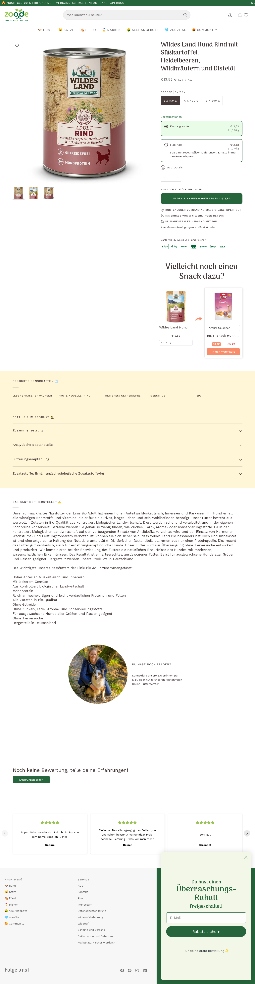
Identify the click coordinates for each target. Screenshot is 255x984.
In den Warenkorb (223, 351)
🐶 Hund (10, 885)
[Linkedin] (145, 970)
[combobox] (126, 15)
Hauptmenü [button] (13, 879)
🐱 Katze (10, 891)
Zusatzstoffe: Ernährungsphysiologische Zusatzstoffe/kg (58, 473)
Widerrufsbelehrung (90, 917)
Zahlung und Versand (91, 929)
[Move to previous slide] (6, 833)
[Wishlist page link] (246, 15)
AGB (80, 885)
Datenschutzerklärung (92, 910)
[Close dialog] (245, 857)
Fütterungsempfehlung (31, 459)
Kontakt (83, 891)
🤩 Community (14, 923)
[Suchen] (185, 15)
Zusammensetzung (28, 430)
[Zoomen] (20, 177)
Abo (80, 898)
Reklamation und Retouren (95, 936)
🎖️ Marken (11, 904)
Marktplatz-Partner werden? (96, 942)
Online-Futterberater (145, 683)
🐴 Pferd (10, 898)
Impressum (85, 904)
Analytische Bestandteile (33, 445)
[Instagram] (137, 970)
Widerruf (83, 923)
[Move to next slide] (248, 833)
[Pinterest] (129, 970)
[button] (45, 30)
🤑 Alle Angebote (16, 910)
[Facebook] (122, 970)
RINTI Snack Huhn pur (224, 335)
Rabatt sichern (206, 931)
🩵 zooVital (12, 917)
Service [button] (84, 879)
